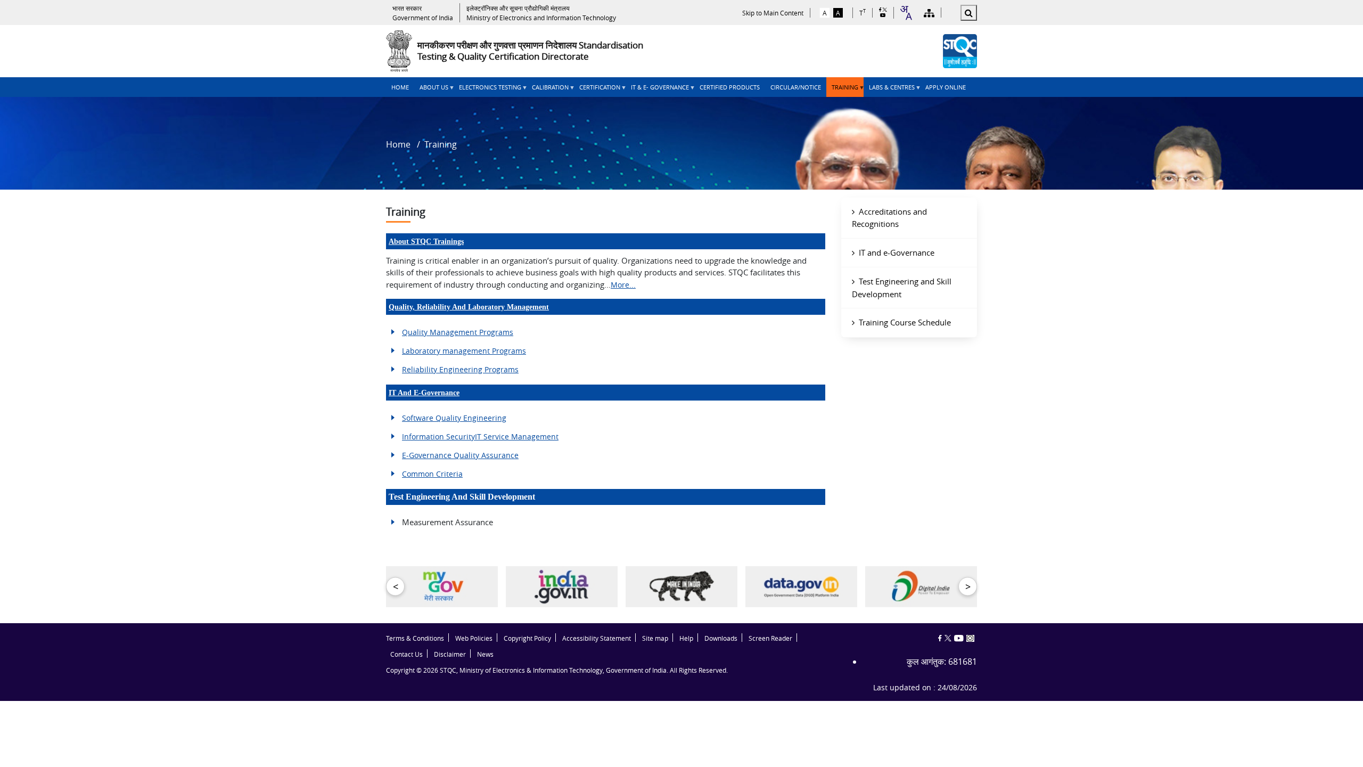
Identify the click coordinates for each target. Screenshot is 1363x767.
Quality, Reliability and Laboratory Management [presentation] (469, 307)
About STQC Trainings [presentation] (426, 242)
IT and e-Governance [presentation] (424, 393)
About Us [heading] (431, 90)
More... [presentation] (623, 285)
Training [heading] (842, 90)
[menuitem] (400, 87)
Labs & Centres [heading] (889, 90)
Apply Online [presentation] (945, 87)
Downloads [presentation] (720, 638)
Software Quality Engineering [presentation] (454, 418)
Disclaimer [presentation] (450, 654)
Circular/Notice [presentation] (795, 87)
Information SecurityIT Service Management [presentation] (480, 436)
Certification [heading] (597, 90)
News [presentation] (485, 654)
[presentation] (422, 12)
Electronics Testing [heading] (487, 90)
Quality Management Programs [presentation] (457, 332)
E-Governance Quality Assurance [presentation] (460, 455)
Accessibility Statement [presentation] (596, 638)
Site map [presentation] (655, 638)
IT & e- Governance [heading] (657, 90)
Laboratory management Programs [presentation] (464, 351)
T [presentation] (862, 12)
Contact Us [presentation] (406, 654)
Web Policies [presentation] (473, 638)
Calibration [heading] (548, 90)
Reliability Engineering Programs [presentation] (460, 369)
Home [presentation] (400, 87)
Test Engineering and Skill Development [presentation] (901, 287)
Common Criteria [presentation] (432, 474)
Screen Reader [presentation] (770, 638)
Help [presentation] (686, 638)
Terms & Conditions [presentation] (415, 638)
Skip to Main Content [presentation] (772, 13)
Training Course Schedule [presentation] (905, 322)
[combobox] (905, 13)
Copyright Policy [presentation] (527, 638)
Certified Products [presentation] (730, 87)
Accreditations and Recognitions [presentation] (889, 218)
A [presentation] (825, 13)
